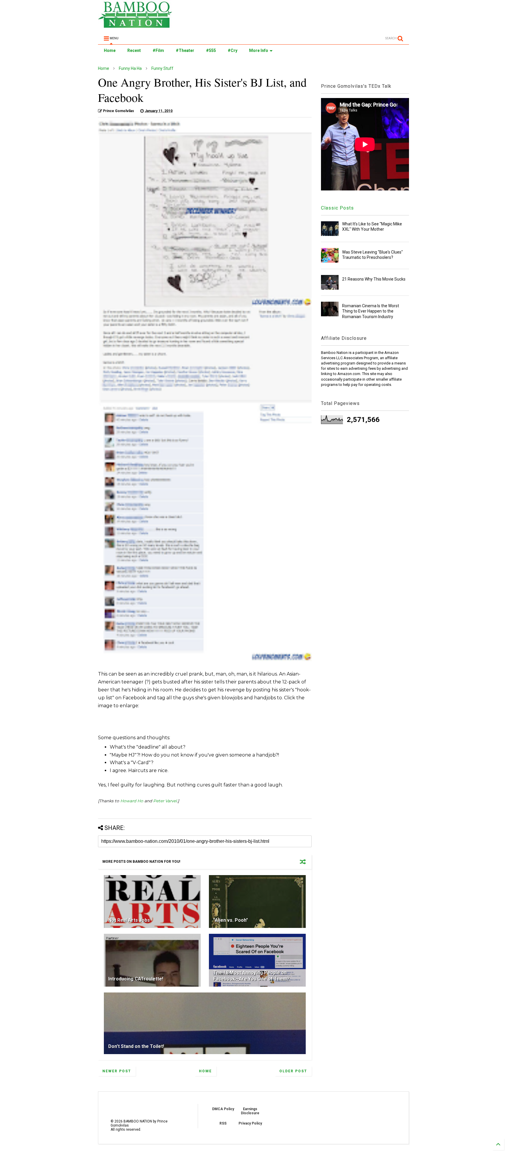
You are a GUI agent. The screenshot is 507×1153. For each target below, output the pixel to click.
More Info (258, 50)
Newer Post (116, 1071)
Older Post (293, 1071)
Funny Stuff (162, 68)
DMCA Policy (223, 1109)
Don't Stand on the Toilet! (136, 1046)
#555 (211, 50)
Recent (134, 50)
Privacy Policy (250, 1123)
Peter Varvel (165, 801)
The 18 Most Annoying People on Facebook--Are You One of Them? (251, 976)
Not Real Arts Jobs (129, 920)
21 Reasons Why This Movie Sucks (373, 279)
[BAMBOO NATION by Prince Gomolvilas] (135, 25)
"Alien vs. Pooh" (230, 920)
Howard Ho (131, 801)
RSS (223, 1123)
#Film (158, 50)
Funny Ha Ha (130, 68)
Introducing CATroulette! (135, 979)
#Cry (232, 50)
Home (110, 50)
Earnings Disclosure (250, 1111)
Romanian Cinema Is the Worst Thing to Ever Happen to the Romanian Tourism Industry (370, 311)
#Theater (185, 50)
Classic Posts (337, 208)
